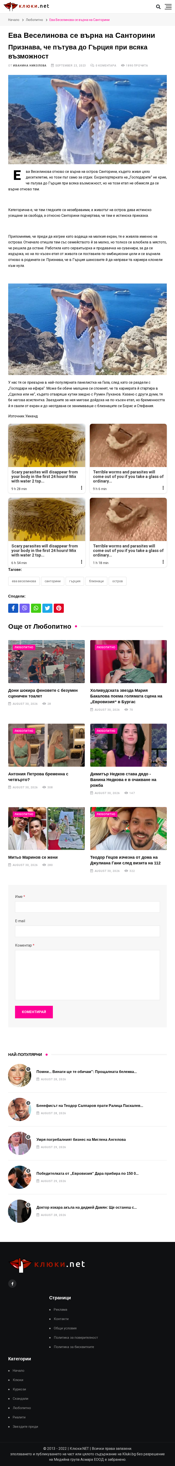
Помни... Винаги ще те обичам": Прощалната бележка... (86, 1072)
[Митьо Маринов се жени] (46, 828)
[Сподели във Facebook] (13, 608)
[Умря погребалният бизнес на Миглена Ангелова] (19, 1143)
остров (117, 581)
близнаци (96, 581)
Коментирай (34, 1012)
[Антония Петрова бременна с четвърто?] (46, 745)
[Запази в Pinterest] (59, 608)
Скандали (20, 1398)
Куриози (19, 1389)
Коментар (24, 945)
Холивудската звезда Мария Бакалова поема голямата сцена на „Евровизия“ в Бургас (126, 696)
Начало (13, 20)
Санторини (53, 581)
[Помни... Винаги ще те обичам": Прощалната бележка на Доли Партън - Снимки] (19, 1075)
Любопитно (34, 20)
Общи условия (65, 1328)
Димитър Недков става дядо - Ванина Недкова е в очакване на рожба (123, 780)
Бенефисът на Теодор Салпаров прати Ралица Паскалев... (89, 1106)
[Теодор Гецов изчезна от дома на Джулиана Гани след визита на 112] (128, 828)
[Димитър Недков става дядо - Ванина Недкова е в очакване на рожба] (128, 745)
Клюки (18, 1380)
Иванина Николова (29, 65)
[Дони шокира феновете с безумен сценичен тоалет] (46, 661)
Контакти (61, 1319)
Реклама (60, 1309)
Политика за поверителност (76, 1337)
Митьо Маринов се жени (33, 857)
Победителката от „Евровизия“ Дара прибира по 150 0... (87, 1173)
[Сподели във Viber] (25, 608)
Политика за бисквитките (74, 1347)
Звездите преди (25, 1426)
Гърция (74, 581)
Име (20, 896)
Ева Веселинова (24, 581)
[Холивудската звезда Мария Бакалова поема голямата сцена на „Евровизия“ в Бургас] (128, 661)
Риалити (19, 1417)
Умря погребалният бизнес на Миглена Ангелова (81, 1140)
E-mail (20, 921)
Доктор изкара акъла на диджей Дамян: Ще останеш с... (86, 1207)
